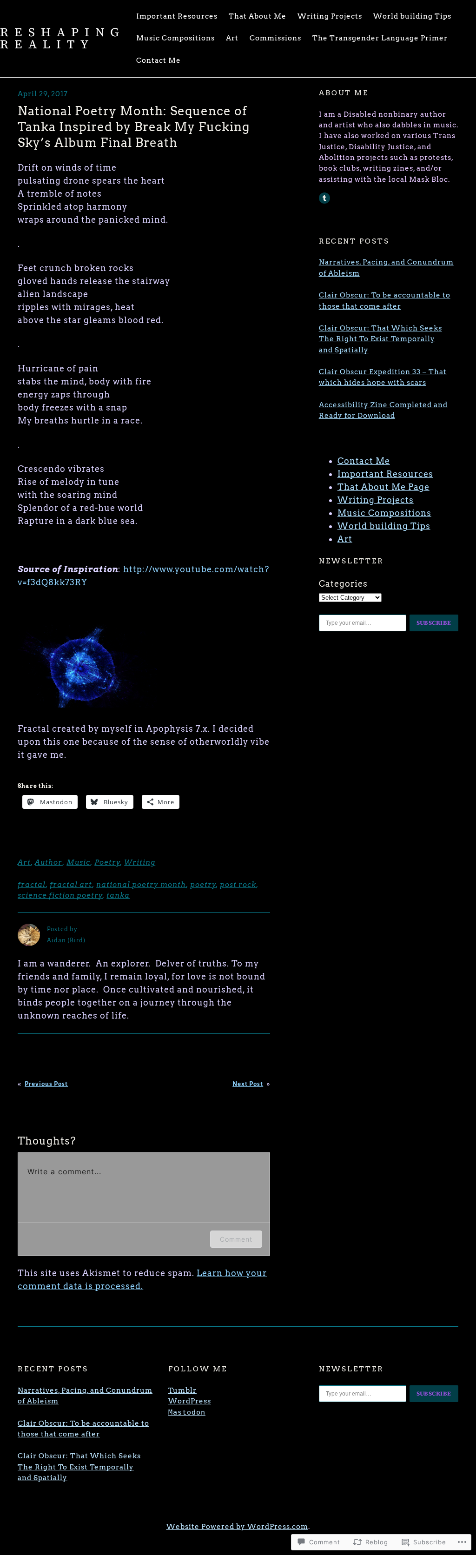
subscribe (434, 623)
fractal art (71, 884)
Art (24, 862)
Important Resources (385, 474)
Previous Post (46, 1083)
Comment (236, 1239)
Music (78, 862)
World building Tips (383, 526)
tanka (118, 895)
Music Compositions (384, 513)
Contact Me (363, 461)
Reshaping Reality (62, 38)
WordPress (189, 1401)
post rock (238, 884)
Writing (139, 862)
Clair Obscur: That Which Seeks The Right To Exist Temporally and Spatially (380, 339)
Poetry (107, 862)
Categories (343, 584)
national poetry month (141, 884)
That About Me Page (383, 487)
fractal (32, 884)
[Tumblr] (324, 198)
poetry (203, 884)
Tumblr (182, 1390)
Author (48, 862)
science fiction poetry (60, 895)
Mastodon (186, 1412)
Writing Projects (375, 500)
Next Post (247, 1083)
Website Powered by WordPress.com (237, 1526)
